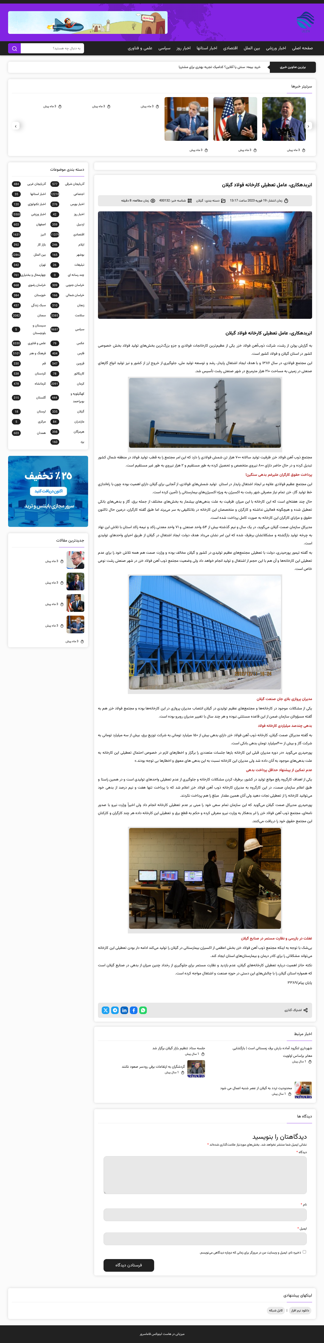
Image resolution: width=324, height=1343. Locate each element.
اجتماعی (67, 194)
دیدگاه (301, 1152)
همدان (30, 433)
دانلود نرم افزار (300, 1310)
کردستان (30, 373)
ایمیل (302, 1228)
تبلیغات (68, 264)
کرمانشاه (30, 383)
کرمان (67, 383)
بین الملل (252, 48)
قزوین (68, 363)
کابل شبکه (276, 1310)
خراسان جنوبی (68, 285)
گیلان (199, 200)
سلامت (67, 315)
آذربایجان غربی (30, 184)
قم (30, 363)
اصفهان (30, 224)
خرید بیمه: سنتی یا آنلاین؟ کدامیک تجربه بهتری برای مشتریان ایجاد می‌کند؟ (208, 67)
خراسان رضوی (30, 285)
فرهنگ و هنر (29, 353)
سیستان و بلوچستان (30, 329)
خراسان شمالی (68, 295)
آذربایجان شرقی (68, 184)
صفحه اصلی (302, 48)
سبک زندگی (30, 305)
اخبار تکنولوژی (30, 204)
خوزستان (30, 295)
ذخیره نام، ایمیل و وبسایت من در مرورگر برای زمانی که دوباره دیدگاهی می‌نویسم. (250, 1252)
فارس (68, 353)
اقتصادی (230, 48)
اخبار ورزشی (276, 48)
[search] (14, 48)
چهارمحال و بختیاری (30, 275)
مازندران (68, 421)
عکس (68, 343)
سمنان (29, 315)
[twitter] (105, 1010)
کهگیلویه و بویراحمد (68, 397)
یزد (68, 441)
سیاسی (164, 48)
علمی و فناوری (140, 48)
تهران (30, 264)
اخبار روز (183, 48)
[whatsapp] (143, 1010)
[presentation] (308, 125)
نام (304, 1204)
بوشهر (68, 254)
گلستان (30, 397)
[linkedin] (124, 1010)
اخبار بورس (68, 204)
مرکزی (30, 421)
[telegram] (115, 1010)
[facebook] (133, 1010)
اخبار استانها (207, 48)
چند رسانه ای (69, 275)
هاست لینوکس (161, 1334)
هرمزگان (68, 431)
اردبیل (68, 224)
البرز (29, 234)
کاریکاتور (68, 373)
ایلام (68, 244)
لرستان (30, 411)
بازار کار (30, 244)
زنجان (68, 305)
